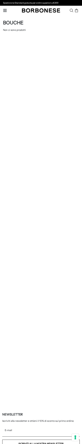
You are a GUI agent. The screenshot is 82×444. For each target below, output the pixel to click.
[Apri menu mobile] (5, 10)
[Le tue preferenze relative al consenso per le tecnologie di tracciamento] (75, 437)
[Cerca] (71, 10)
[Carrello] (76, 10)
